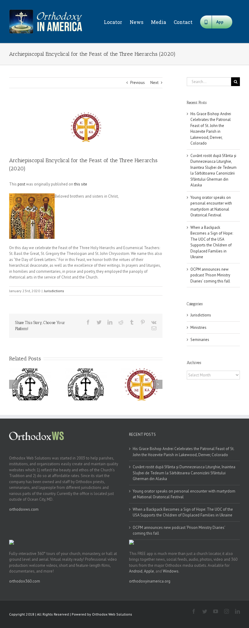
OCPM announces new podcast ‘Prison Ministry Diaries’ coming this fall (210, 275)
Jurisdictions (54, 291)
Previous (137, 82)
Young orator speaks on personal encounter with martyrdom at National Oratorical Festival (184, 494)
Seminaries (199, 339)
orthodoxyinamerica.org (149, 581)
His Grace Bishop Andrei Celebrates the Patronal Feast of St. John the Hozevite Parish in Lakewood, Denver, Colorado (183, 451)
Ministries (198, 327)
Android (135, 571)
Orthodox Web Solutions (112, 614)
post (21, 184)
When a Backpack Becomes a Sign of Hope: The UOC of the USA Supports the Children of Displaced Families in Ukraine (183, 512)
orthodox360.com (24, 581)
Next (154, 82)
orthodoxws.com (24, 509)
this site (80, 184)
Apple (149, 571)
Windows (171, 571)
